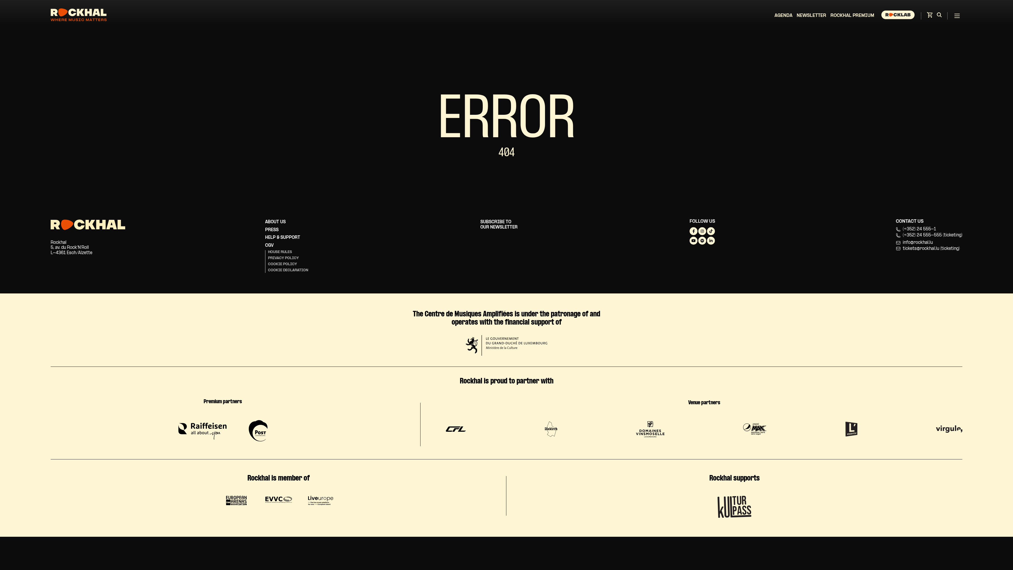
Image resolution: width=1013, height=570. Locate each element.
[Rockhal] (79, 15)
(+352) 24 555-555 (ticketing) (932, 235)
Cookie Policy (282, 264)
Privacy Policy (283, 258)
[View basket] (930, 16)
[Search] (939, 15)
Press (272, 230)
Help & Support (282, 237)
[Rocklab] (898, 16)
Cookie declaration (288, 270)
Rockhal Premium (852, 15)
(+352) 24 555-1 (919, 229)
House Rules (280, 252)
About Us (275, 222)
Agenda (783, 15)
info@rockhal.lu (918, 242)
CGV (269, 245)
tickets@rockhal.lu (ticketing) (931, 248)
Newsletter (811, 15)
